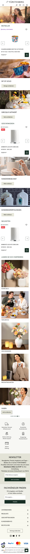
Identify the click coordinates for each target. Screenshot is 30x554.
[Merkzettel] (20, 5)
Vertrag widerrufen (15, 531)
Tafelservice (5, 320)
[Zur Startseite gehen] (15, 2)
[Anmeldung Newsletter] (26, 550)
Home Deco (5, 288)
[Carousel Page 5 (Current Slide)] (17, 416)
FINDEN (15, 502)
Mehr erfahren (8, 183)
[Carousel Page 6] (18, 416)
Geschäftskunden (8, 517)
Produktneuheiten (7, 382)
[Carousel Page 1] (11, 416)
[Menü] (3, 5)
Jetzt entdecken (7, 412)
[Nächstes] (27, 43)
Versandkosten (22, 547)
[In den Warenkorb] (27, 55)
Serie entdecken (8, 117)
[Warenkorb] (27, 5)
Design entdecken (9, 86)
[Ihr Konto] (23, 5)
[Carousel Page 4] (15, 416)
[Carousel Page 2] (12, 416)
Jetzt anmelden (15, 479)
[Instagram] (11, 536)
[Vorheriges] (3, 43)
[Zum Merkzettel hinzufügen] (26, 29)
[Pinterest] (19, 536)
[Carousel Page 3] (14, 416)
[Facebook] (16, 536)
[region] (15, 43)
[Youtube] (13, 536)
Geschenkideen (6, 351)
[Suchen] (16, 5)
